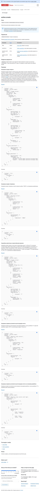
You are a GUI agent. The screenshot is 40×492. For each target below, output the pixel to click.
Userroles (11, 31)
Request (2, 84)
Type (11, 42)
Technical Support (24, 483)
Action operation (5, 446)
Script (3, 448)
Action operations (20, 48)
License (21, 490)
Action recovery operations (22, 51)
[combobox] (25, 5)
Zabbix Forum (33, 485)
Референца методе (15, 9)
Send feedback (5, 484)
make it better (33, 1)
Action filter (19, 45)
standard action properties (9, 39)
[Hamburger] (38, 5)
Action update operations (22, 55)
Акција (21, 9)
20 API (8, 9)
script (7, 76)
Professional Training (35, 483)
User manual (3, 9)
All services (23, 485)
